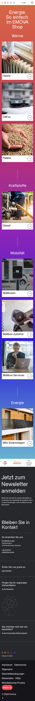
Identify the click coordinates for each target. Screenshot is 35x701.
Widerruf (7, 687)
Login (24, 2)
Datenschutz (20, 664)
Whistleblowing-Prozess (13, 682)
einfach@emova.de (8, 552)
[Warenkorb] (28, 2)
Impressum (7, 664)
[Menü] (31, 2)
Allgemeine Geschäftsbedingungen (13, 671)
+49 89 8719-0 (6, 550)
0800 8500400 (6, 571)
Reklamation (8, 678)
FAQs (18, 678)
